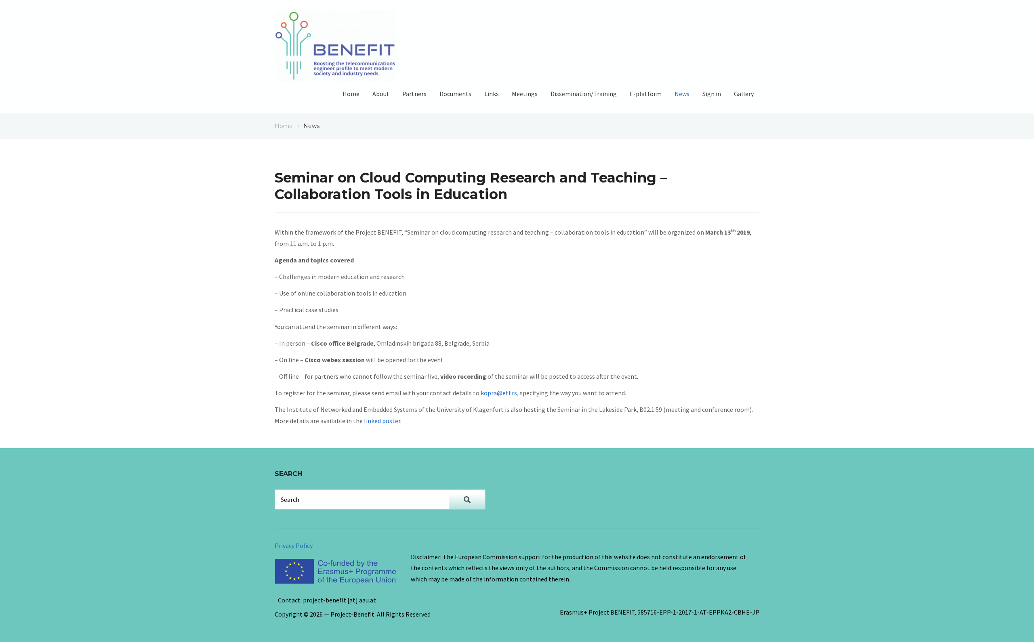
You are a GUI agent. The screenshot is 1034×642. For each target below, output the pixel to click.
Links (491, 94)
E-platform (646, 94)
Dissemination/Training (584, 94)
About (380, 94)
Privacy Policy (294, 545)
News (682, 94)
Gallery (744, 94)
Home (351, 94)
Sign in (711, 94)
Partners (414, 94)
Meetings (525, 94)
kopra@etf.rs (499, 393)
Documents (455, 94)
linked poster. (382, 421)
